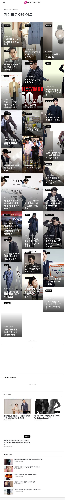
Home (6, 9)
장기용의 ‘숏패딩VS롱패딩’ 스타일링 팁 (32, 54)
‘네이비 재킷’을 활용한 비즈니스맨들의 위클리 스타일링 (32, 242)
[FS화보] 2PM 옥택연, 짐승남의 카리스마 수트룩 (12, 256)
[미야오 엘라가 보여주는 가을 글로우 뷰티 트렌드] (8, 469)
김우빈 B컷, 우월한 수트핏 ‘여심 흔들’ (11, 168)
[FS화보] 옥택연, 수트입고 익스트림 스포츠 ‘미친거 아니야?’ (53, 242)
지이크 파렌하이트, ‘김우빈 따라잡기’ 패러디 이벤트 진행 (11, 204)
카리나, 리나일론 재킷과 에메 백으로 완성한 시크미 (27, 489)
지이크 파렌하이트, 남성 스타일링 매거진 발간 (32, 269)
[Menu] (4, 3)
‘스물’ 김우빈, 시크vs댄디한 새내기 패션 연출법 (52, 155)
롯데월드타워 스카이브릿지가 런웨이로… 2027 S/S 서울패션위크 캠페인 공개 (17, 442)
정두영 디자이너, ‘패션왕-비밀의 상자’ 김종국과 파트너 (32, 167)
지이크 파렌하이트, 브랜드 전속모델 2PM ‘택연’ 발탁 (53, 305)
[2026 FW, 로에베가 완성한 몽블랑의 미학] (8, 477)
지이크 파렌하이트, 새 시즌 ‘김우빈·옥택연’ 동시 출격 (52, 204)
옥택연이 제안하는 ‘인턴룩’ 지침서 (32, 130)
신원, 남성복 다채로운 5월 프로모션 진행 (53, 281)
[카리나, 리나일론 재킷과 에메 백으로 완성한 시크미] (8, 492)
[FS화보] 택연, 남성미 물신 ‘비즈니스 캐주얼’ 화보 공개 (32, 293)
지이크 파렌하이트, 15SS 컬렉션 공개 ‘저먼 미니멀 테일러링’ (11, 230)
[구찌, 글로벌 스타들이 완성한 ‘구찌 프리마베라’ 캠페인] (8, 462)
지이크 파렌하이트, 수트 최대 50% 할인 (32, 105)
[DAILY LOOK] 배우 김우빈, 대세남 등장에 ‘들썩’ (12, 105)
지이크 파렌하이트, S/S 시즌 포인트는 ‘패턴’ (53, 180)
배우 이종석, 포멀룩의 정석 (32, 80)
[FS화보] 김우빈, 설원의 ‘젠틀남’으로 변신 (11, 142)
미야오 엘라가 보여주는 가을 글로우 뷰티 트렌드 (27, 467)
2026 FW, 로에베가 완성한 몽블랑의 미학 (25, 474)
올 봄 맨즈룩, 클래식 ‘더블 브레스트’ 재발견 (11, 294)
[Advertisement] (32, 359)
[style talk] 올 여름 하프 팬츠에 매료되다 (53, 92)
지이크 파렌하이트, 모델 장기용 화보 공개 (11, 67)
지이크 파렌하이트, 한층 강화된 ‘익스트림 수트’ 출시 (32, 204)
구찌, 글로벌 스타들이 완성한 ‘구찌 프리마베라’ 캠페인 (28, 459)
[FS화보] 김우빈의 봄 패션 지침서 (53, 118)
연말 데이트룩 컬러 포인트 (53, 55)
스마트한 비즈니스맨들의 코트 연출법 (11, 41)
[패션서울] (32, 2)
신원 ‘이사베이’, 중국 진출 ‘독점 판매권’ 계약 (11, 332)
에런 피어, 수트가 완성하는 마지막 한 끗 (24, 482)
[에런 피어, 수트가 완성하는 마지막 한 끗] (8, 484)
